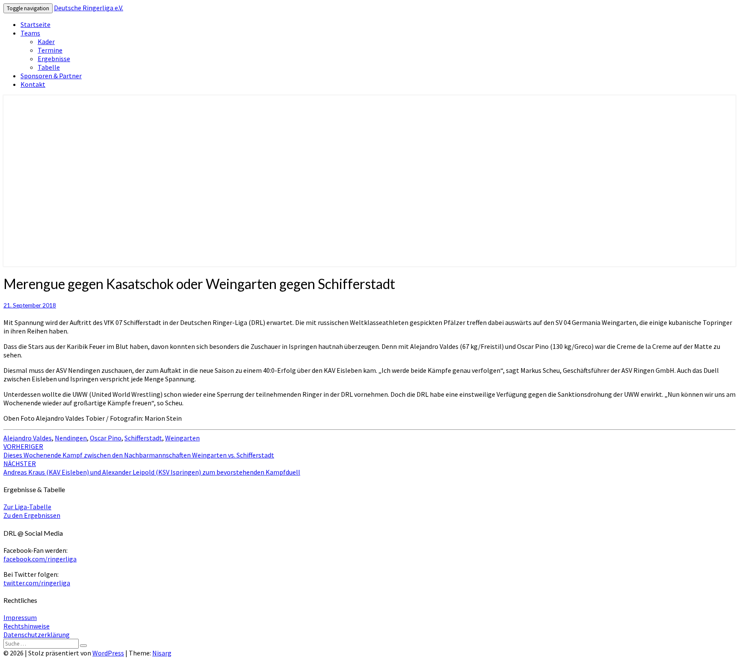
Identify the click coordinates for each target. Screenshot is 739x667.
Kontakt (33, 84)
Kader (46, 41)
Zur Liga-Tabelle (27, 506)
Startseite (35, 24)
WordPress (108, 653)
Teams (30, 33)
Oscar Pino (105, 438)
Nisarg (161, 653)
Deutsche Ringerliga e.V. (88, 7)
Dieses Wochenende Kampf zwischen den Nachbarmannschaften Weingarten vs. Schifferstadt (138, 450)
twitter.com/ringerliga (36, 582)
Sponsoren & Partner (51, 75)
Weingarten (182, 438)
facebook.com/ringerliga (40, 559)
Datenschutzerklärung (36, 634)
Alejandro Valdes (27, 438)
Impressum (20, 617)
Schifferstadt (143, 438)
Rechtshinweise (26, 626)
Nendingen (71, 438)
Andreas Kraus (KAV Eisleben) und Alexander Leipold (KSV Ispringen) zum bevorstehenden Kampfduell (151, 467)
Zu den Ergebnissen (31, 515)
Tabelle (49, 67)
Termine (50, 50)
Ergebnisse (54, 58)
